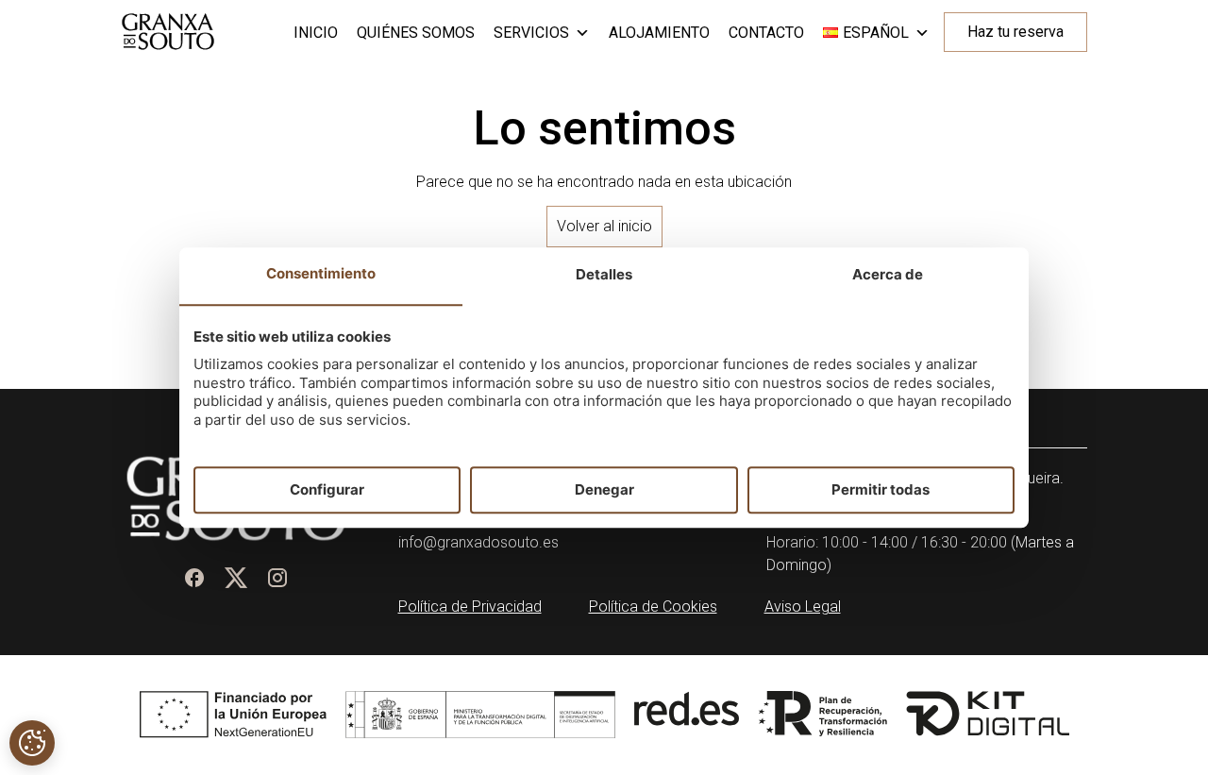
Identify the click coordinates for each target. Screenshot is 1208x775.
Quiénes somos (416, 33)
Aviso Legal (802, 606)
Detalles (604, 275)
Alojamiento (659, 33)
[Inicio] (168, 31)
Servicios (531, 33)
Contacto (766, 33)
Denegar (604, 489)
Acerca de (887, 275)
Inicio (316, 33)
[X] (236, 577)
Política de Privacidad (470, 606)
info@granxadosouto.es (478, 542)
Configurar (327, 489)
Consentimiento (321, 274)
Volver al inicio (604, 226)
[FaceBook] (194, 577)
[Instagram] (277, 577)
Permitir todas (880, 489)
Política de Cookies (653, 606)
